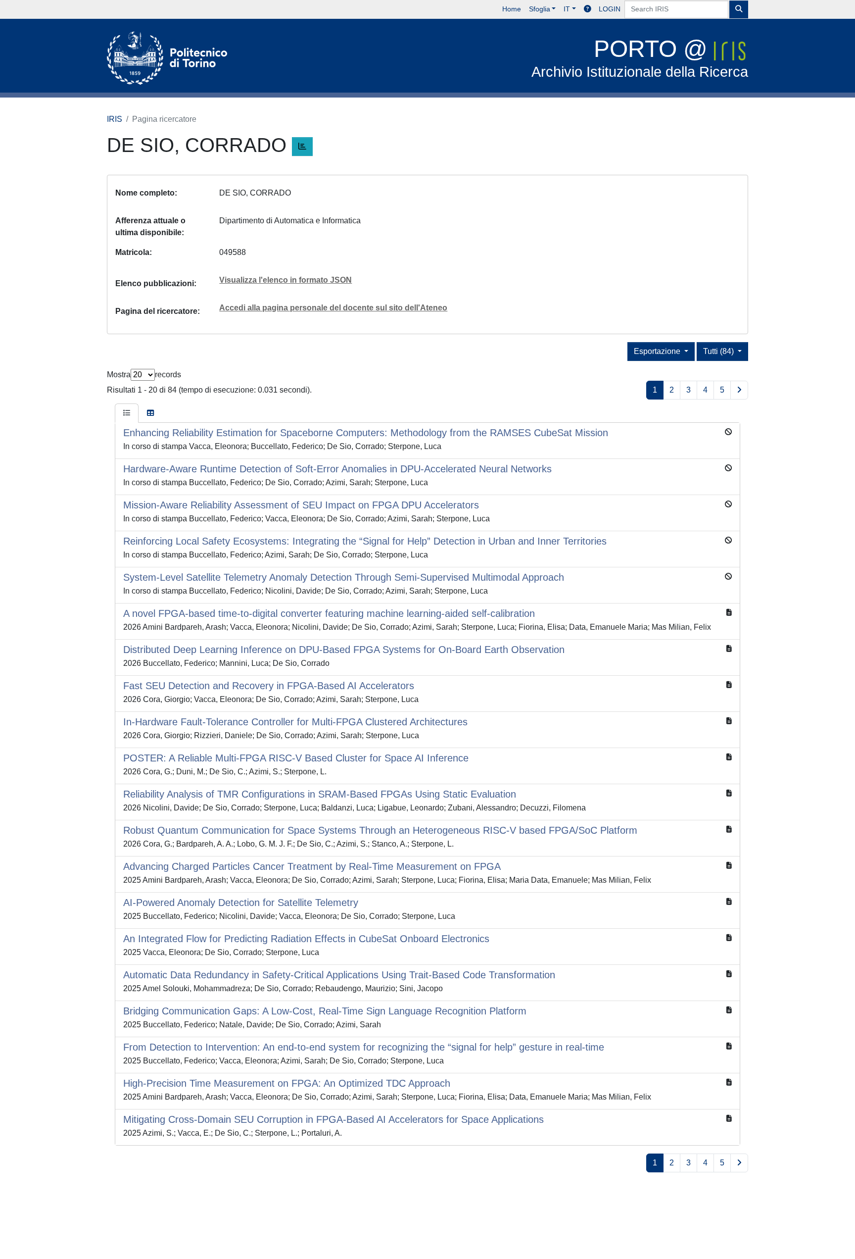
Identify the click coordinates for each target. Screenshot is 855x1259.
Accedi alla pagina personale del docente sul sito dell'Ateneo (333, 307)
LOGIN (609, 9)
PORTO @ (639, 58)
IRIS (114, 119)
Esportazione (658, 351)
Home (511, 9)
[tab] (127, 413)
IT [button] (567, 9)
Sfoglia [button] (539, 9)
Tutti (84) (719, 351)
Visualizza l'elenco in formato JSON (285, 280)
